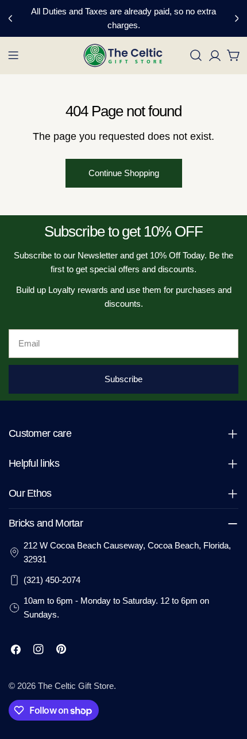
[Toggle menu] (13, 55)
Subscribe (123, 379)
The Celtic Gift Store (76, 686)
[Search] (195, 55)
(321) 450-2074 (52, 580)
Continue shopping (123, 173)
